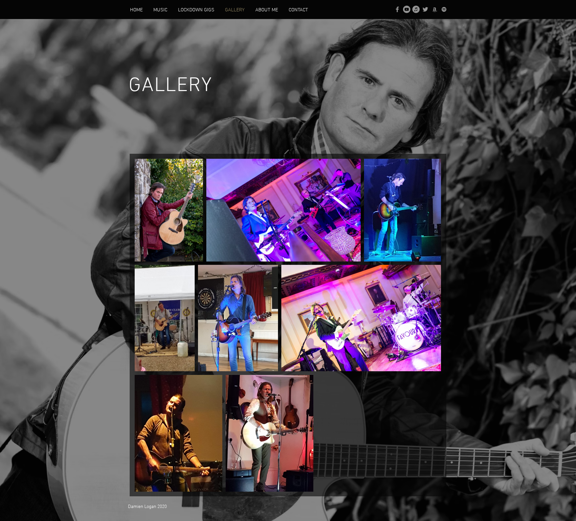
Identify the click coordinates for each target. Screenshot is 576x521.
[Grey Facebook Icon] (397, 9)
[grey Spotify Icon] (444, 9)
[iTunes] (416, 9)
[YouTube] (406, 9)
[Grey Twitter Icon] (425, 9)
